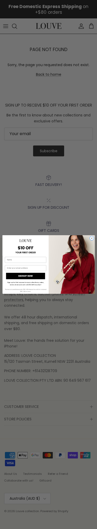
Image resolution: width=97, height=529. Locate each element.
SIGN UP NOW (25, 275)
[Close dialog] (91, 238)
